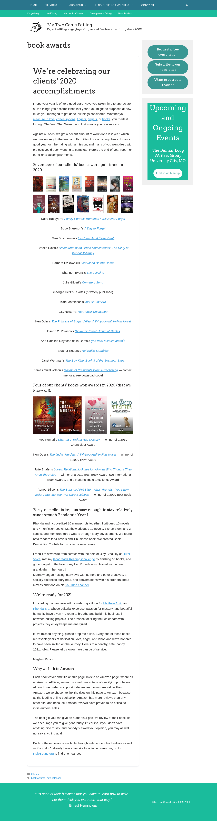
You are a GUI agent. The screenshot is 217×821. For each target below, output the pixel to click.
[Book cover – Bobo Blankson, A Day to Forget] (51, 184)
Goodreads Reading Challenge (74, 559)
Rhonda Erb (41, 608)
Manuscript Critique (73, 13)
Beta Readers (125, 13)
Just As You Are (95, 302)
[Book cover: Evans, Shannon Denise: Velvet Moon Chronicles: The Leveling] (102, 184)
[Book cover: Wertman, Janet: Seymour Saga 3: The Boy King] (112, 204)
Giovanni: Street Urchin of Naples (97, 331)
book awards (38, 777)
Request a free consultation (168, 52)
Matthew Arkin (112, 603)
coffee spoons (65, 119)
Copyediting (33, 13)
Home (32, 5)
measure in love (44, 119)
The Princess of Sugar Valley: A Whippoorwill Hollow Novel (91, 321)
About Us (76, 5)
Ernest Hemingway (83, 805)
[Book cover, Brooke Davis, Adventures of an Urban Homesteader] (77, 184)
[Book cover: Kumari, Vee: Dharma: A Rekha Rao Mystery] (44, 415)
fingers (81, 119)
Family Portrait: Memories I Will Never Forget (94, 218)
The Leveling (95, 272)
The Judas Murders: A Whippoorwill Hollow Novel (83, 454)
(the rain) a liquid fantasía (108, 341)
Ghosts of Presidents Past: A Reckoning (91, 370)
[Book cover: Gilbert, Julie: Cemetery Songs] (115, 184)
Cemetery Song (92, 282)
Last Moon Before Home (97, 263)
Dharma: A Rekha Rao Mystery (79, 439)
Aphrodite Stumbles (95, 350)
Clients (35, 774)
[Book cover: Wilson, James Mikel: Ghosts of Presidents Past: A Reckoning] (127, 204)
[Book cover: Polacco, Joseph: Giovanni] (68, 204)
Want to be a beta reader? (167, 82)
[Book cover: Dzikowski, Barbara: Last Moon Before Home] (89, 184)
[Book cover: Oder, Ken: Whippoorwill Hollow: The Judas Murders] (70, 415)
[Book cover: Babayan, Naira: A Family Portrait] (38, 184)
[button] (187, 5)
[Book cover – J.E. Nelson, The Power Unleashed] (39, 204)
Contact (147, 5)
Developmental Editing (101, 13)
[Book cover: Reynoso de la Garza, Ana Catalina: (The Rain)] (83, 204)
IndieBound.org (43, 753)
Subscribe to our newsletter (168, 67)
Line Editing (51, 13)
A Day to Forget (94, 228)
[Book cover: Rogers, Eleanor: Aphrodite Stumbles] (98, 204)
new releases (54, 777)
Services (51, 5)
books (106, 119)
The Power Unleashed (92, 311)
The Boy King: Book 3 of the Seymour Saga (94, 360)
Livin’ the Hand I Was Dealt (96, 238)
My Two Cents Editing (69, 24)
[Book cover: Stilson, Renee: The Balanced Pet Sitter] (121, 415)
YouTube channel (77, 585)
